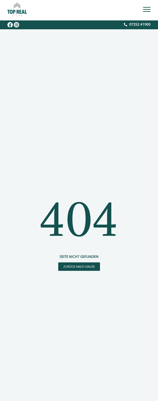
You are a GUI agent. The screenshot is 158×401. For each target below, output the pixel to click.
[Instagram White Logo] (16, 24)
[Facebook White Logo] (10, 24)
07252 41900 (140, 24)
